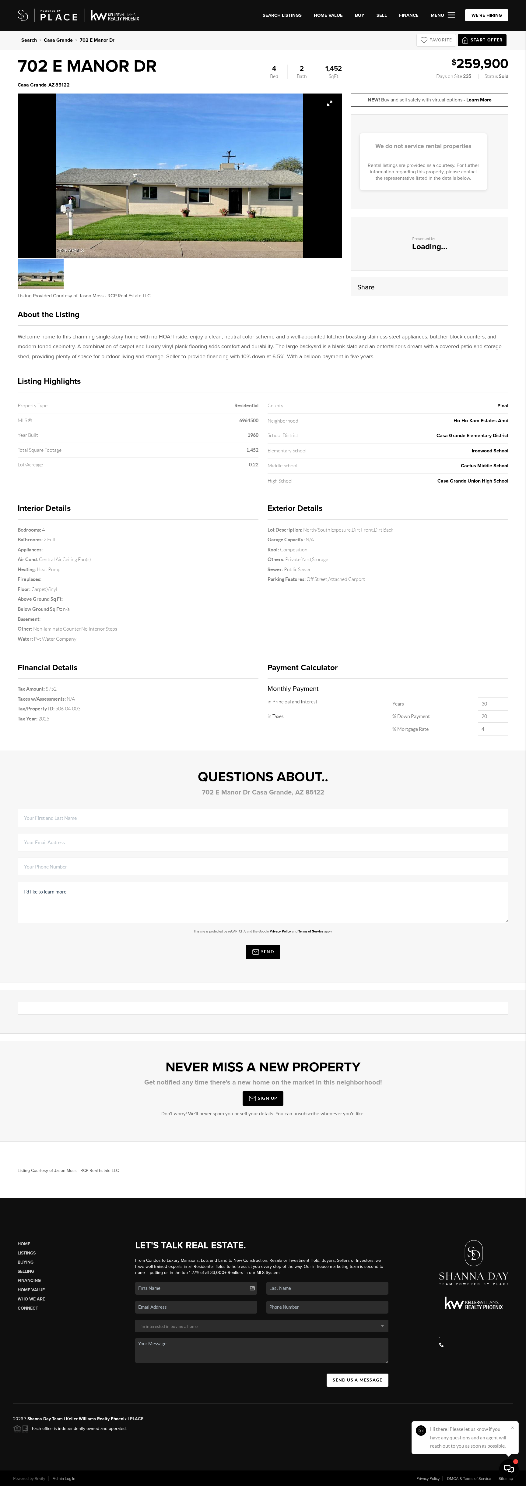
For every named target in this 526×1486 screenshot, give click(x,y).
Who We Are (31, 1299)
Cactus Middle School (484, 466)
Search (29, 40)
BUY (359, 15)
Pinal (502, 406)
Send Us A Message (357, 1380)
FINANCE (409, 15)
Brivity (40, 1478)
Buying (25, 1262)
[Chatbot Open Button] (509, 1469)
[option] (179, 176)
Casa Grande (58, 40)
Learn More (479, 100)
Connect (28, 1308)
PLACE (136, 1418)
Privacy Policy (280, 931)
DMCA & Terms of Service (469, 1478)
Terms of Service (310, 931)
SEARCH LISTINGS (282, 15)
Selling (26, 1271)
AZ (51, 85)
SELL (382, 15)
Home (24, 1244)
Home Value (328, 15)
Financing (29, 1280)
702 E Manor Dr (97, 40)
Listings (27, 1253)
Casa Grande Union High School (472, 481)
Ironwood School (490, 451)
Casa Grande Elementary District (472, 436)
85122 (62, 85)
